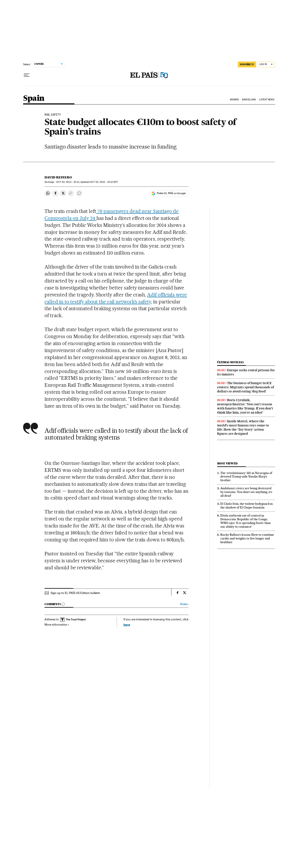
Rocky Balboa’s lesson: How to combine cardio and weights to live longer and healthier (247, 538)
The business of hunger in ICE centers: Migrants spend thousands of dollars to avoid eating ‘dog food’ (245, 387)
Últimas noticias (230, 362)
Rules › (184, 604)
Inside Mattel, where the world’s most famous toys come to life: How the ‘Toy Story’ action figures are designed (243, 427)
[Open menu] (26, 75)
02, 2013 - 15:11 (67, 182)
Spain (34, 98)
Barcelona (249, 99)
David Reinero (58, 177)
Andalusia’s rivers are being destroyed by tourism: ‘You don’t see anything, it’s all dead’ (246, 491)
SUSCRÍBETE (247, 64)
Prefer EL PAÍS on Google (171, 193)
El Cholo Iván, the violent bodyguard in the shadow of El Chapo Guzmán (246, 505)
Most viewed (227, 463)
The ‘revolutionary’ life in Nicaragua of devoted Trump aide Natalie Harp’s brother (246, 476)
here (126, 624)
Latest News (266, 99)
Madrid (234, 99)
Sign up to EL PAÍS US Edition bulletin (75, 593)
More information (56, 624)
